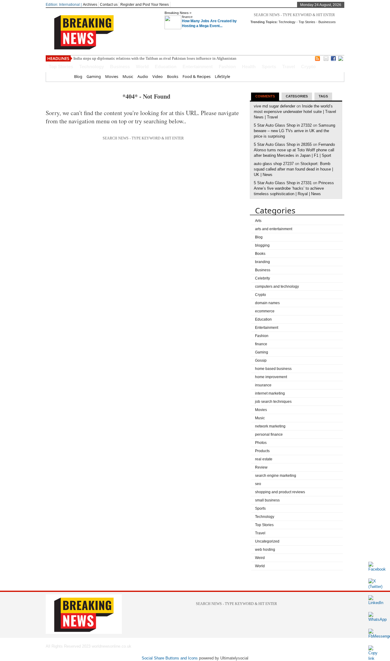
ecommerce (265, 311)
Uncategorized (267, 541)
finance (187, 17)
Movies (111, 76)
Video (157, 76)
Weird (260, 558)
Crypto (308, 66)
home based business (273, 369)
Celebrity (262, 278)
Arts (258, 221)
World (142, 66)
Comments (265, 96)
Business (120, 66)
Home (64, 76)
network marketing (270, 426)
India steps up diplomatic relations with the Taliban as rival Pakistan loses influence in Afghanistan (154, 58)
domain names (267, 303)
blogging (262, 245)
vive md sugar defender (274, 106)
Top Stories (307, 22)
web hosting (265, 549)
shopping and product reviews (280, 492)
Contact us (109, 4)
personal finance (269, 434)
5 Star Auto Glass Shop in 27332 (283, 125)
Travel (288, 66)
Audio (142, 76)
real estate (263, 459)
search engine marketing (275, 475)
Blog (78, 76)
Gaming (94, 76)
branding (262, 262)
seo (258, 484)
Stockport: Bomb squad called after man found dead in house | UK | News (293, 169)
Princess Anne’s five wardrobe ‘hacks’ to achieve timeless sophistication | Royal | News (294, 188)
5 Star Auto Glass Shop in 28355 (283, 144)
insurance (263, 385)
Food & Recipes (197, 76)
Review (261, 467)
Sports (269, 66)
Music (127, 76)
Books (172, 76)
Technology (287, 22)
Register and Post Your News (144, 4)
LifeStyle (222, 76)
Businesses (327, 22)
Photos (261, 443)
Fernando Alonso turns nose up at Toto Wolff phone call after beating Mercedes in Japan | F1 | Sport (294, 150)
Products (262, 451)
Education (165, 66)
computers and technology (277, 286)
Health (249, 66)
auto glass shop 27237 (274, 163)
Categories (297, 96)
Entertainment (198, 66)
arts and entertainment (273, 229)
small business (267, 500)
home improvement (271, 377)
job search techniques (273, 401)
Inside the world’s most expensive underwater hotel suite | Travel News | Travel (295, 111)
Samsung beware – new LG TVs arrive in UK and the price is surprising (294, 131)
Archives (90, 4)
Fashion (227, 66)
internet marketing (270, 393)
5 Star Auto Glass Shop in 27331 (283, 183)
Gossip (261, 360)
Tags (323, 96)
